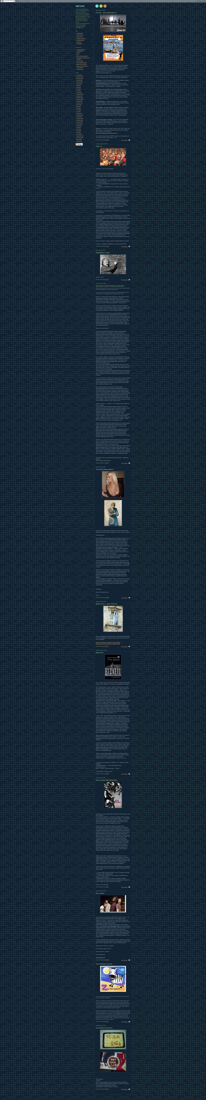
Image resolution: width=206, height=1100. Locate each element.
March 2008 (79, 125)
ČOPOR (78, 52)
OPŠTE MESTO (80, 35)
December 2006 (80, 99)
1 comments (125, 597)
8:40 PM (106, 1021)
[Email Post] (129, 140)
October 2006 (79, 95)
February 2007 (80, 102)
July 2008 (79, 132)
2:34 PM (106, 279)
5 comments (125, 279)
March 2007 (79, 104)
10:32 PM (107, 139)
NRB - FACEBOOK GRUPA (82, 56)
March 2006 (79, 83)
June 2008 (79, 130)
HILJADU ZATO (80, 69)
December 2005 (80, 78)
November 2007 (80, 118)
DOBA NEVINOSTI (80, 40)
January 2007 (79, 101)
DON (78, 54)
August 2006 (79, 92)
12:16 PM (107, 597)
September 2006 (80, 94)
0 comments (125, 140)
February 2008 (80, 123)
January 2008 (79, 121)
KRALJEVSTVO (80, 36)
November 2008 (80, 137)
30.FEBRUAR (79, 43)
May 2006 (79, 87)
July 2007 (79, 111)
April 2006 (79, 85)
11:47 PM (107, 246)
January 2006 (79, 80)
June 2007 (79, 109)
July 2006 (79, 90)
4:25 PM (106, 886)
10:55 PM (107, 959)
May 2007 (79, 108)
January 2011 (79, 141)
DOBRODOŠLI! (80, 33)
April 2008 (79, 127)
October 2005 (79, 75)
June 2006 (79, 88)
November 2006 (80, 97)
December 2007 (80, 120)
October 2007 (79, 116)
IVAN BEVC (79, 42)
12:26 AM (107, 773)
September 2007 (80, 115)
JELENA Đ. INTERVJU (81, 38)
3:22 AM (106, 1089)
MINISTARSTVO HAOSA (82, 64)
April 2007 (79, 106)
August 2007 (79, 113)
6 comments (125, 246)
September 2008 (80, 135)
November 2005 (80, 76)
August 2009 (79, 139)
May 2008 (79, 128)
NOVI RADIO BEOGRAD (82, 62)
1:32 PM (106, 646)
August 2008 (79, 134)
